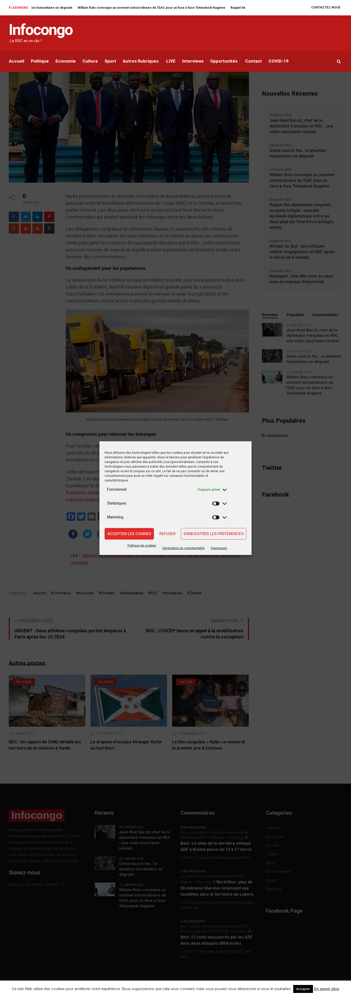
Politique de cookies (141, 545)
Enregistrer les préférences (214, 534)
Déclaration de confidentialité (183, 548)
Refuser (167, 534)
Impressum (219, 548)
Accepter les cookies (129, 534)
